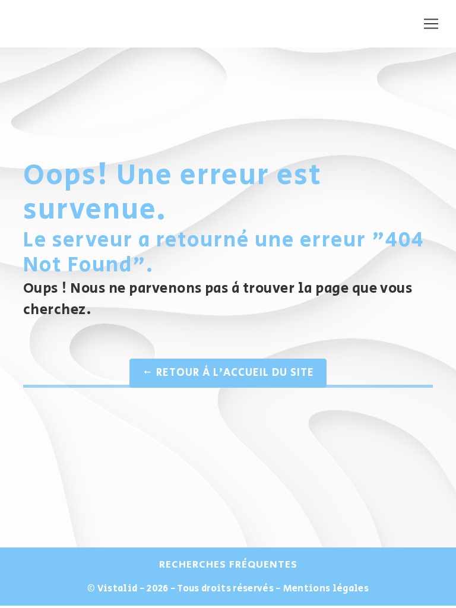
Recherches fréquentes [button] (228, 564)
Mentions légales (325, 589)
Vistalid (117, 589)
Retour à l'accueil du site (233, 373)
